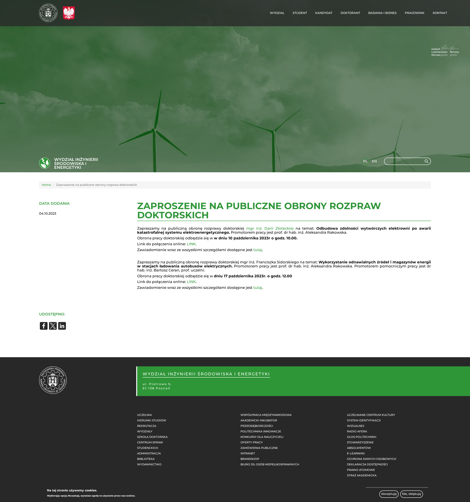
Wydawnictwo (149, 464)
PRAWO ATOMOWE (361, 470)
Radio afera (357, 431)
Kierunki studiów (151, 420)
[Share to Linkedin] (62, 326)
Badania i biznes (382, 13)
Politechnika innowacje (261, 431)
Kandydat (323, 13)
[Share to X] (53, 326)
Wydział (277, 13)
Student (300, 13)
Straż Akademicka (362, 475)
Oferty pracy (252, 442)
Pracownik (414, 13)
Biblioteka (146, 459)
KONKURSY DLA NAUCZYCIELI (262, 437)
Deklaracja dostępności (367, 464)
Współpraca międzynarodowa (266, 415)
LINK (191, 244)
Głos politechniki (361, 437)
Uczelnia (144, 415)
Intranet (248, 453)
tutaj (257, 250)
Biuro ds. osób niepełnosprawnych (270, 464)
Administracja (149, 453)
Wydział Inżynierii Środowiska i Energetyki (76, 164)
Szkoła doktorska (152, 437)
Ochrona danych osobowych (371, 459)
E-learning (356, 453)
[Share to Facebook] (44, 326)
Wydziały (144, 431)
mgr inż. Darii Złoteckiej (270, 228)
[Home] (49, 13)
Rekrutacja (146, 426)
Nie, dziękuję (411, 494)
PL (365, 161)
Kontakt (440, 13)
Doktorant (350, 13)
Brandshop (250, 459)
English (375, 162)
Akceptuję (389, 494)
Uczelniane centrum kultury (371, 415)
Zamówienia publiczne (259, 448)
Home (46, 185)
